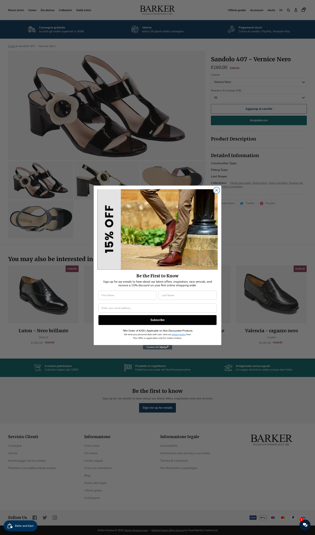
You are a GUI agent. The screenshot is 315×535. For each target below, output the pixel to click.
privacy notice (179, 334)
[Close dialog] (216, 190)
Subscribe (157, 320)
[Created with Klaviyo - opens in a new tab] (157, 347)
